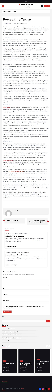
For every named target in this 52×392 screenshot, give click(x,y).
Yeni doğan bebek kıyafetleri (16, 171)
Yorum (5, 277)
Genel (10, 23)
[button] (47, 346)
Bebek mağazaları (8, 160)
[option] (9, 361)
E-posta (5, 294)
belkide (6, 23)
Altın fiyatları (4, 381)
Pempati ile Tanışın (11, 11)
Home (4, 11)
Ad (4, 288)
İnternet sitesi (6, 300)
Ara (3, 316)
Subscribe (47, 5)
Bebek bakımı (6, 107)
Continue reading (11, 246)
